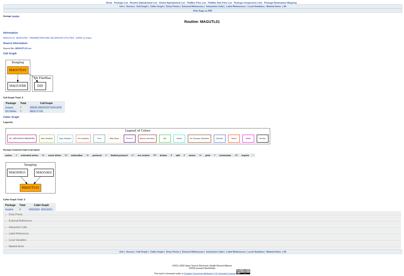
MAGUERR (56, 107)
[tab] (202, 214)
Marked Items (274, 6)
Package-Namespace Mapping (280, 2)
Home (109, 2)
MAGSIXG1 (47, 209)
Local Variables (256, 6)
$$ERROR (43, 107)
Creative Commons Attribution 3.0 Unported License (210, 273)
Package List (121, 2)
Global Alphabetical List (172, 2)
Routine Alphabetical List (143, 2)
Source (130, 6)
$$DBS (34, 107)
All (284, 6)
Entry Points (172, 6)
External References (193, 6)
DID (41, 111)
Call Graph (142, 6)
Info (121, 6)
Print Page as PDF (202, 10)
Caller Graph (157, 6)
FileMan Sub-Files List (220, 2)
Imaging (15, 16)
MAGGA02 (34, 209)
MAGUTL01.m (23, 48)
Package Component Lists (248, 2)
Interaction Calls (215, 6)
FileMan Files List (196, 2)
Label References (235, 6)
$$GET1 (34, 111)
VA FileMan (10, 111)
